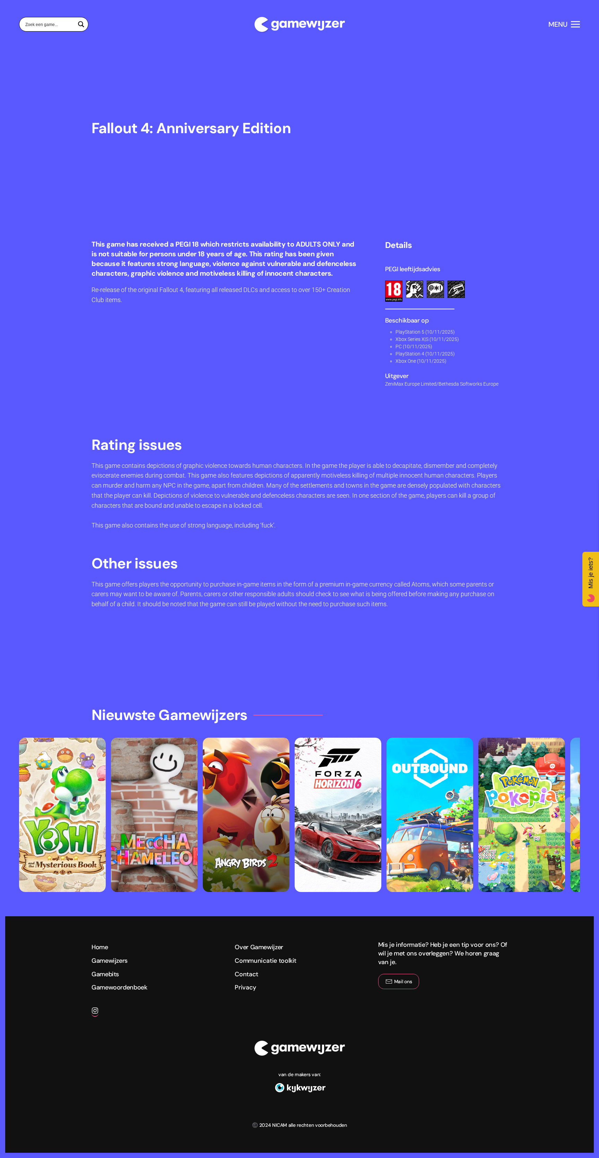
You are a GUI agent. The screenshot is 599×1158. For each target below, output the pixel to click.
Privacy (245, 987)
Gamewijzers (110, 961)
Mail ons (403, 981)
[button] (564, 24)
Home (100, 947)
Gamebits (105, 974)
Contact (246, 974)
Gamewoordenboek (119, 987)
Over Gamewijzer (259, 947)
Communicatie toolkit (265, 961)
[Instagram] (95, 1013)
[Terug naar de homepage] (299, 24)
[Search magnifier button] (81, 24)
